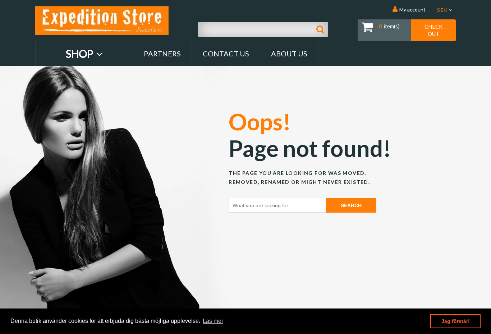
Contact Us (226, 53)
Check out (433, 30)
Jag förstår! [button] (455, 321)
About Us (289, 53)
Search (351, 205)
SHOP (80, 53)
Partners (162, 53)
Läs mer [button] (213, 321)
